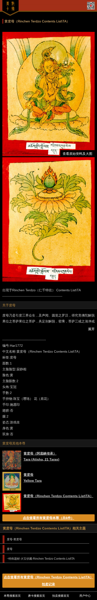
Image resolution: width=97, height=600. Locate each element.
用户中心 (85, 595)
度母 (9, 549)
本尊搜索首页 (12, 595)
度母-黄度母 (14, 539)
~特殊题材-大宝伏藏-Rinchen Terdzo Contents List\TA (41, 558)
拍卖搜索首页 (60, 595)
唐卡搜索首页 (36, 595)
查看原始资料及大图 (77, 154)
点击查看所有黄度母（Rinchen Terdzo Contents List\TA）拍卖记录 (48, 580)
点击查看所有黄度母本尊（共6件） (48, 518)
